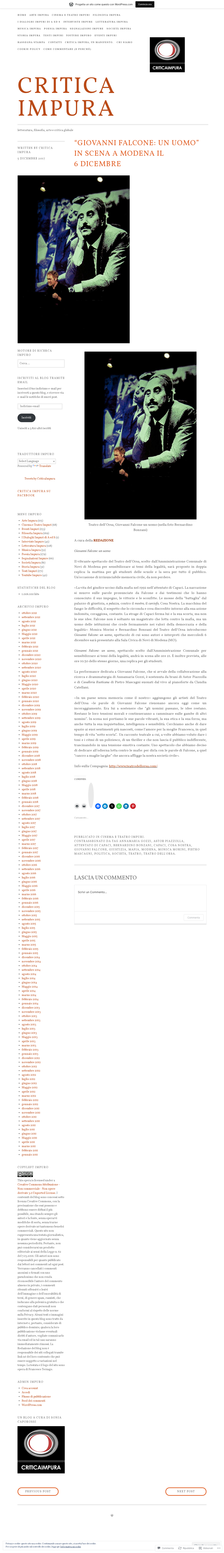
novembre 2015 (31, 911)
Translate (45, 466)
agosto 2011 (29, 1125)
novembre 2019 (31, 710)
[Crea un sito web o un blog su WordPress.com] (112, 1516)
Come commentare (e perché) (67, 49)
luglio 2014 (28, 978)
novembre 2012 (31, 1062)
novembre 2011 (31, 1113)
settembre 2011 (31, 1121)
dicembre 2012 (31, 1058)
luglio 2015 (28, 928)
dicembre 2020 (31, 655)
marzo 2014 (29, 995)
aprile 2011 (28, 1142)
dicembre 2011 (30, 1109)
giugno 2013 (29, 1033)
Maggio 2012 (29, 1088)
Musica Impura (29, 28)
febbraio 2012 (30, 1100)
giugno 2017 (29, 831)
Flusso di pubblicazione (36, 1397)
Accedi (26, 1392)
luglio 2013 (28, 1029)
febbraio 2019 (30, 747)
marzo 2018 (29, 794)
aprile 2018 (28, 789)
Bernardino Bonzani (132, 845)
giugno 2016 (29, 882)
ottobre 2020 (30, 663)
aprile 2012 (28, 1092)
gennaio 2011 (30, 1155)
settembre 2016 (31, 869)
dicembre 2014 (31, 957)
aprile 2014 (29, 991)
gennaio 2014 (30, 1004)
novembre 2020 (31, 659)
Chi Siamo (124, 42)
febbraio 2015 (30, 949)
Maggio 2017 (29, 836)
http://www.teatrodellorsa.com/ (133, 766)
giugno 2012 (29, 1083)
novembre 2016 (31, 861)
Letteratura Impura (112, 22)
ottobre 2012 (29, 1067)
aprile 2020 (29, 689)
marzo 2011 (29, 1146)
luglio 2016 (28, 878)
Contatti (55, 42)
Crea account (30, 1388)
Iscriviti (26, 418)
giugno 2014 (29, 983)
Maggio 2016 (30, 886)
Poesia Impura (55, 28)
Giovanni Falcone (90, 850)
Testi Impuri (53, 35)
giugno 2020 (29, 680)
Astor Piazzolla (168, 841)
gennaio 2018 (30, 802)
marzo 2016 (29, 894)
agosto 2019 (29, 722)
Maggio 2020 (30, 684)
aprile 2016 (29, 890)
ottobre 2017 (29, 815)
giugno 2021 (29, 630)
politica (102, 854)
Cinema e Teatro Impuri (71, 15)
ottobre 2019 (29, 714)
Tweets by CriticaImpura (39, 479)
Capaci (160, 845)
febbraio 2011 (30, 1151)
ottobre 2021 (29, 613)
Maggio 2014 (30, 987)
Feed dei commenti (33, 1401)
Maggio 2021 (29, 634)
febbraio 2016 (30, 899)
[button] (41, 1449)
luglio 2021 (28, 626)
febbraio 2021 (30, 647)
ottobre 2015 (29, 915)
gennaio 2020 (30, 701)
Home (22, 15)
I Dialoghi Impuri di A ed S (39, 22)
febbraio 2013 (30, 1050)
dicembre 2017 (31, 806)
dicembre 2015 (31, 907)
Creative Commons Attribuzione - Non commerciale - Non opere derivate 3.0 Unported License (39, 1189)
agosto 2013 (29, 1025)
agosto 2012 (29, 1075)
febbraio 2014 (30, 999)
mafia (133, 850)
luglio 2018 (28, 777)
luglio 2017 (28, 827)
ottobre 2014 (29, 966)
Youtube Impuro (79, 35)
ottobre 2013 (29, 1016)
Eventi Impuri (105, 35)
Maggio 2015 (29, 936)
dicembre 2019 (31, 705)
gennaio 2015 (30, 953)
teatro (134, 854)
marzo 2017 (29, 844)
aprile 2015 (28, 941)
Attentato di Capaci (92, 845)
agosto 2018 (29, 773)
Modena (148, 850)
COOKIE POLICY (29, 49)
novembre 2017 (31, 810)
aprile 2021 (28, 638)
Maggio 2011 (29, 1138)
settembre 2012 (31, 1071)
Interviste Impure (78, 22)
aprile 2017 (28, 840)
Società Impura (119, 28)
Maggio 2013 (29, 1037)
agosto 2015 (29, 924)
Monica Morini (172, 850)
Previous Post (34, 1491)
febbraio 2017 (30, 848)
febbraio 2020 (30, 697)
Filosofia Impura (107, 15)
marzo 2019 (29, 743)
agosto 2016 (29, 873)
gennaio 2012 (30, 1104)
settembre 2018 (31, 768)
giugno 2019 (29, 731)
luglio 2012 (28, 1079)
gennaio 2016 (30, 903)
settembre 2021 (31, 617)
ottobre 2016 (29, 865)
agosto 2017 (29, 823)
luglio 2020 (29, 676)
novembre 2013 (31, 1012)
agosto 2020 (29, 672)
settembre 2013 (31, 1020)
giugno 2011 (29, 1134)
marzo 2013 (29, 1046)
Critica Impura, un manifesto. (89, 42)
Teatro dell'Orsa (159, 854)
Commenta (193, 917)
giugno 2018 (29, 781)
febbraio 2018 (30, 798)
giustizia (117, 850)
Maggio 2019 (30, 735)
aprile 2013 (28, 1041)
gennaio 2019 (30, 752)
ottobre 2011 (29, 1117)
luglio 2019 (28, 726)
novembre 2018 (31, 760)
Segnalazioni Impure (87, 28)
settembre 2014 (31, 970)
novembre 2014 (31, 962)
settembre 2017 (31, 819)
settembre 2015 (31, 920)
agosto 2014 (29, 974)
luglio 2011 (28, 1130)
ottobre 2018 (29, 764)
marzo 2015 (29, 945)
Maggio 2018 (29, 785)
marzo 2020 (29, 693)
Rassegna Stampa (31, 42)
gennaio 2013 (30, 1054)
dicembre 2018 (31, 756)
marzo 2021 (29, 643)
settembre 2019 (31, 718)
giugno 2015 (29, 932)
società (119, 854)
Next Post (180, 1491)
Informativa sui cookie (70, 1546)
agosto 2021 (29, 622)
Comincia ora (145, 4)
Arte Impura (39, 15)
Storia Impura (29, 35)
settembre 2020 (31, 668)
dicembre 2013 (31, 1008)
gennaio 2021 (30, 651)
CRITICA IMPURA (67, 98)
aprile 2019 (29, 739)
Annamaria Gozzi (135, 841)
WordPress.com (32, 1405)
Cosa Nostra (179, 845)
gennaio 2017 (30, 852)
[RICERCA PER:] (41, 363)
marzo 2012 (29, 1096)
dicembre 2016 (31, 857)
